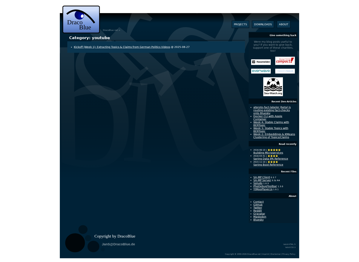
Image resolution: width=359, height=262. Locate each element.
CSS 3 (292, 247)
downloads (263, 24)
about (283, 24)
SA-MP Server (262, 180)
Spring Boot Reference (268, 164)
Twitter (257, 207)
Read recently (287, 144)
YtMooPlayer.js (262, 189)
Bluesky (258, 219)
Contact (258, 201)
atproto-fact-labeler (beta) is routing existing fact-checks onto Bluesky (272, 110)
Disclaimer (276, 254)
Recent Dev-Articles (283, 101)
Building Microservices (268, 152)
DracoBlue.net (110, 30)
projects (240, 24)
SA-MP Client (261, 177)
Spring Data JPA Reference (270, 158)
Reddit (257, 210)
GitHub (258, 204)
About (292, 196)
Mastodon (259, 216)
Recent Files (288, 171)
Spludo (258, 183)
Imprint (265, 254)
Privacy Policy (288, 254)
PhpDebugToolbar (265, 186)
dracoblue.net (81, 19)
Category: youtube (89, 38)
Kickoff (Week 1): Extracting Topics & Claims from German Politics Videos (122, 46)
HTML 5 (291, 244)
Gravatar (259, 213)
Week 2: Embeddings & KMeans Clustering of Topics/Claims (274, 136)
